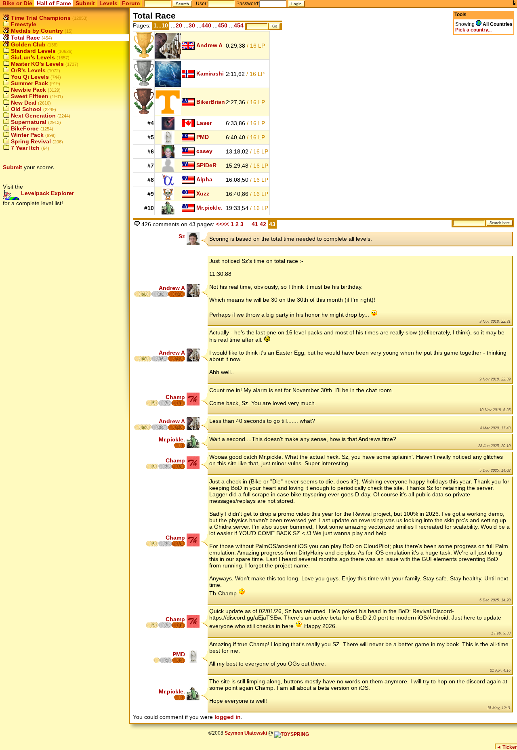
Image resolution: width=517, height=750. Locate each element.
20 (179, 25)
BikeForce (24, 128)
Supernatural (27, 122)
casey (204, 151)
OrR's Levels (27, 70)
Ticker (506, 747)
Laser (204, 123)
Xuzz (202, 193)
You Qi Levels (29, 77)
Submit (85, 3)
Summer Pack (28, 83)
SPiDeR (206, 165)
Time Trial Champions (40, 18)
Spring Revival (30, 141)
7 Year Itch (24, 148)
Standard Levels (32, 51)
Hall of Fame (54, 3)
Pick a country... (473, 30)
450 (222, 25)
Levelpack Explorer (46, 193)
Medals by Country (36, 30)
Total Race (24, 37)
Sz (182, 236)
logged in (227, 717)
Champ (175, 397)
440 (206, 25)
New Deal (22, 102)
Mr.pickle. (209, 207)
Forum (131, 3)
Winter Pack (26, 135)
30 (192, 25)
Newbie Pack (27, 89)
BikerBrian (210, 102)
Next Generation (32, 115)
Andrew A (209, 45)
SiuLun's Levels (32, 57)
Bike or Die (17, 3)
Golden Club (27, 44)
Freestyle (22, 24)
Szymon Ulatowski (246, 733)
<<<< (222, 224)
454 (239, 25)
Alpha (204, 179)
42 (264, 224)
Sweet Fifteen (28, 96)
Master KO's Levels (36, 64)
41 (255, 224)
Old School (25, 109)
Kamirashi (210, 73)
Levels (108, 3)
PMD (202, 137)
